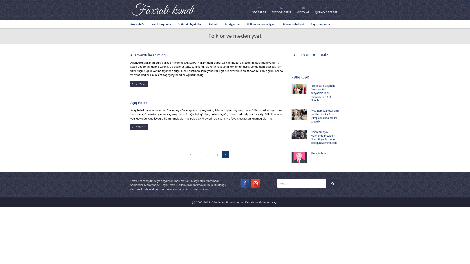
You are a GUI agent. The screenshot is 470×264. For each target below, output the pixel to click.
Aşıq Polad (138, 102)
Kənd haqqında (161, 24)
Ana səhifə (137, 24)
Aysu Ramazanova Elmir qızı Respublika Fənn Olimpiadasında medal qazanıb (325, 116)
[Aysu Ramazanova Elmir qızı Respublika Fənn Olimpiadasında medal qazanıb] (299, 114)
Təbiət (213, 24)
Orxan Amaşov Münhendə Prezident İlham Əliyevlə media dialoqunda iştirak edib (324, 137)
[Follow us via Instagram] (255, 183)
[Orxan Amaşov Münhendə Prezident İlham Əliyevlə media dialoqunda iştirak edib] (299, 134)
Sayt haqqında (320, 24)
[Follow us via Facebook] (245, 183)
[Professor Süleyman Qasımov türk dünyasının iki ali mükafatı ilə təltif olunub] (299, 89)
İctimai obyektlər (189, 24)
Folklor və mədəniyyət (261, 24)
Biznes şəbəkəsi (293, 24)
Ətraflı (140, 83)
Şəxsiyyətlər (232, 24)
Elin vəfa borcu (319, 153)
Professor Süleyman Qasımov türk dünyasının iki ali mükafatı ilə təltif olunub (323, 93)
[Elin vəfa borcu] (299, 157)
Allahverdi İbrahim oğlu (149, 55)
